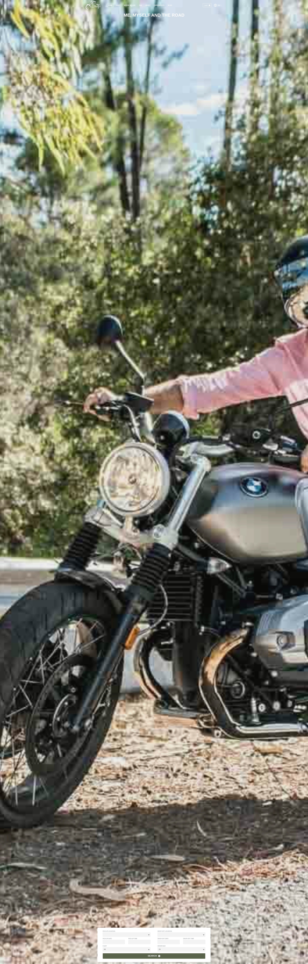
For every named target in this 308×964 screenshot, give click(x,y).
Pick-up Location (109, 931)
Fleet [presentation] (118, 5)
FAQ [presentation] (140, 5)
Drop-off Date (163, 938)
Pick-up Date (107, 938)
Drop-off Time (188, 938)
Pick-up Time (132, 938)
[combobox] (126, 934)
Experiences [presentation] (159, 5)
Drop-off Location (165, 931)
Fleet (105, 946)
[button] (218, 5)
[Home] (94, 5)
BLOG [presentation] (170, 5)
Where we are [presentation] (129, 5)
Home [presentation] (110, 5)
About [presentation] (148, 5)
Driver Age (162, 946)
